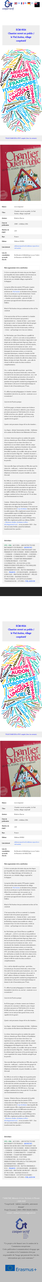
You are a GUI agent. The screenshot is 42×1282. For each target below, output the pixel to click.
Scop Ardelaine (22, 509)
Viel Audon (16, 291)
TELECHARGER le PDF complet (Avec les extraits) (21, 138)
